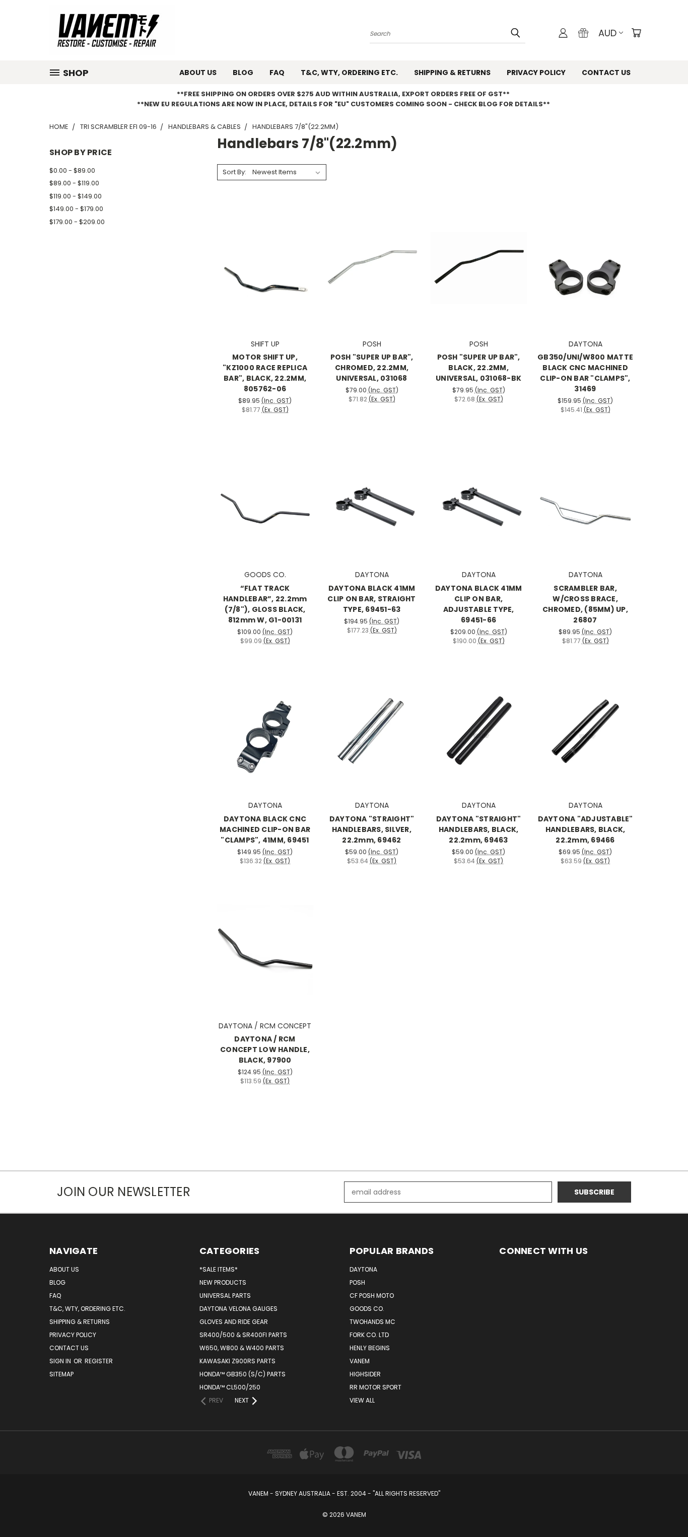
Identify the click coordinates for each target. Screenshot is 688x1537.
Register (99, 1361)
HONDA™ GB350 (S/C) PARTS (242, 1374)
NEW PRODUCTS (222, 1282)
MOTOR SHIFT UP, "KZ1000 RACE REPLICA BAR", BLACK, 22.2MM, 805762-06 (265, 373)
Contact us (606, 72)
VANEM (360, 1361)
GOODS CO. (367, 1308)
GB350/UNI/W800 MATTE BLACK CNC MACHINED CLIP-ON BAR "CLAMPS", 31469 (585, 373)
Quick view (265, 247)
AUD (607, 33)
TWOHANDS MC (372, 1321)
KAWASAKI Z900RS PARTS (237, 1361)
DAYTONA (363, 1269)
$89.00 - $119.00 (74, 183)
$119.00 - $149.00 (75, 196)
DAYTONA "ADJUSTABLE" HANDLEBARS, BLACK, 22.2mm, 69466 (585, 829)
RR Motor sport (375, 1387)
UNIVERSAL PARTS (225, 1295)
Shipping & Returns (452, 72)
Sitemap (61, 1374)
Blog (243, 72)
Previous (661, 1505)
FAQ (277, 72)
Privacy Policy (536, 72)
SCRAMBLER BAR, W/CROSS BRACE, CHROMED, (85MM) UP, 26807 (585, 604)
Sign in (61, 1361)
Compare (262, 267)
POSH (357, 1282)
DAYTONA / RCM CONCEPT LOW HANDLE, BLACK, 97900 (265, 1049)
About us (198, 72)
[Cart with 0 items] (636, 33)
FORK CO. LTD (369, 1335)
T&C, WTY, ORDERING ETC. (349, 72)
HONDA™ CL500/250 (229, 1387)
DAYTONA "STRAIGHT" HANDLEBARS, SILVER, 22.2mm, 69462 (372, 829)
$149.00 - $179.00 (76, 209)
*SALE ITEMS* (218, 1269)
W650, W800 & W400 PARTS (241, 1348)
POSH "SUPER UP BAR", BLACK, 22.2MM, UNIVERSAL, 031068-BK (478, 367)
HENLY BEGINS (370, 1348)
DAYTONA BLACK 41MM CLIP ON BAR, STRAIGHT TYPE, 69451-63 (371, 598)
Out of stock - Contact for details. (265, 517)
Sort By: (234, 172)
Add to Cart (265, 286)
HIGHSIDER (365, 1374)
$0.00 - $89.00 (72, 170)
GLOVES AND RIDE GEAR (233, 1321)
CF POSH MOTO (372, 1295)
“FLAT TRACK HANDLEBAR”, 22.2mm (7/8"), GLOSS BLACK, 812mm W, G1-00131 (265, 604)
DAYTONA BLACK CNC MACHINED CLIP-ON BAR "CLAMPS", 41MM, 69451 (265, 829)
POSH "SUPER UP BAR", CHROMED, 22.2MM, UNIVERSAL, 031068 (372, 367)
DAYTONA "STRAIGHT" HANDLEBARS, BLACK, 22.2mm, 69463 (478, 829)
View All (362, 1400)
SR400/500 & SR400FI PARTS (243, 1335)
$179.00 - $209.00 (77, 222)
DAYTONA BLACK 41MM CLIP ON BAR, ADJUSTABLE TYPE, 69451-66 (478, 604)
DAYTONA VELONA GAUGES (238, 1308)
